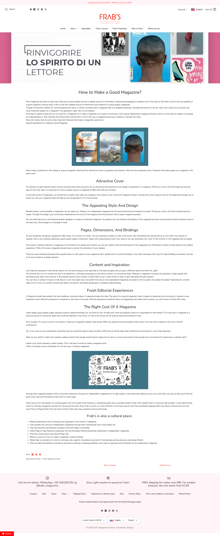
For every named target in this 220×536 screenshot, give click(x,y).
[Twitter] (31, 9)
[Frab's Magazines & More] (110, 18)
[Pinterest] (42, 9)
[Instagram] (38, 9)
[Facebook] (34, 9)
